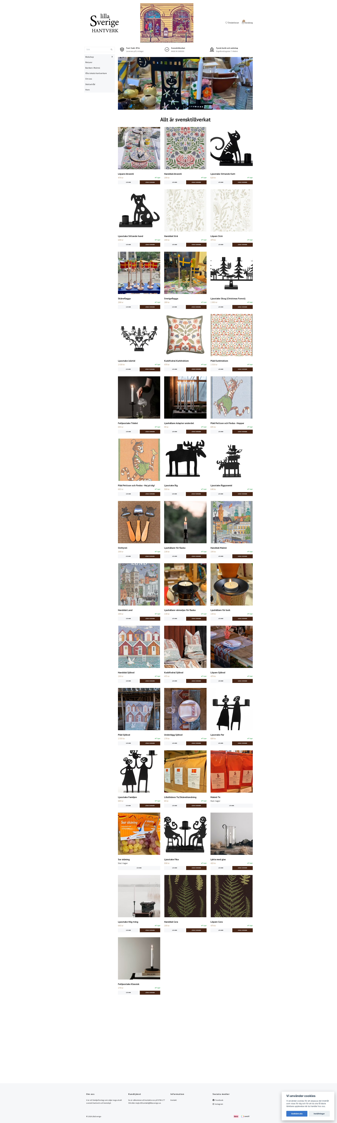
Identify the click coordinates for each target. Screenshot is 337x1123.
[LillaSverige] (119, 29)
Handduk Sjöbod (126, 689)
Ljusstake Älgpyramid (221, 502)
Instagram (219, 1121)
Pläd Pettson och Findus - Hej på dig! (136, 502)
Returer (88, 79)
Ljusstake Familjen (127, 813)
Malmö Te (215, 813)
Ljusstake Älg (171, 502)
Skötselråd (90, 101)
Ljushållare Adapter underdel (179, 440)
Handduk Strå (171, 253)
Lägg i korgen (196, 324)
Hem (87, 106)
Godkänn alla (297, 1114)
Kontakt (173, 1117)
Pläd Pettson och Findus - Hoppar (227, 440)
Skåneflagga (124, 315)
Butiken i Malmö (92, 84)
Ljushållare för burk (220, 627)
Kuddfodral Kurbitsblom (176, 377)
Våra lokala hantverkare (96, 90)
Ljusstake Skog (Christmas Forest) (227, 315)
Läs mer (128, 199)
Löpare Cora (216, 938)
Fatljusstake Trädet (128, 440)
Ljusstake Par (217, 751)
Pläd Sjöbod (124, 751)
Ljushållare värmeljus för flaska (179, 627)
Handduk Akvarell (173, 190)
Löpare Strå (216, 253)
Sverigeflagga (171, 315)
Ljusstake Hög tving (128, 938)
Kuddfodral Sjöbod (173, 689)
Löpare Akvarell (126, 190)
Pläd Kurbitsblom (219, 377)
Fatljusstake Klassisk (128, 1001)
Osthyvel (122, 564)
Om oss (88, 95)
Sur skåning (124, 876)
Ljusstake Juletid (126, 377)
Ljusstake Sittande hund (130, 253)
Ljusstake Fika (171, 876)
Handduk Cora (171, 938)
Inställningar (319, 1114)
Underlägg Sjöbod (173, 751)
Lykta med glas (218, 876)
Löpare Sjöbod (217, 689)
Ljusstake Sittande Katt (222, 190)
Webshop (89, 73)
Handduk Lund (125, 627)
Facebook (219, 1117)
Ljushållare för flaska (174, 564)
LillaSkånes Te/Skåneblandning (180, 813)
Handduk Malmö (218, 564)
